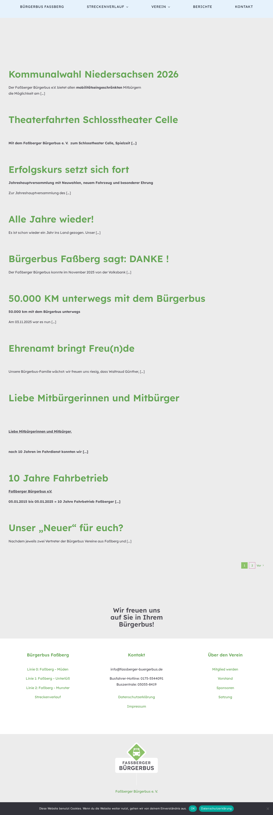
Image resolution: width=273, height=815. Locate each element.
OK (193, 808)
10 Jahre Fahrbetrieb (58, 478)
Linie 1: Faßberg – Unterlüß (48, 678)
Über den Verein (225, 654)
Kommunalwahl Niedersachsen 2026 (94, 74)
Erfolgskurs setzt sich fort (69, 169)
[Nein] (268, 808)
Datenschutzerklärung (136, 697)
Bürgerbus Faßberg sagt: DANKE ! (89, 258)
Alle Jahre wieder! (51, 219)
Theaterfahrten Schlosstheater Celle (93, 119)
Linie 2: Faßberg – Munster (48, 688)
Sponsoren (225, 688)
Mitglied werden (225, 669)
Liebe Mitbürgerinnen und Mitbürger (94, 398)
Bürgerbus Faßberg (48, 654)
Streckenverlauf (48, 697)
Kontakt (136, 654)
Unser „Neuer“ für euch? (66, 527)
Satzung (225, 697)
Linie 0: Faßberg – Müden (47, 669)
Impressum (136, 706)
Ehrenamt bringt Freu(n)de (72, 348)
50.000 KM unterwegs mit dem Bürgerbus (107, 298)
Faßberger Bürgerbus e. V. (136, 791)
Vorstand (225, 678)
